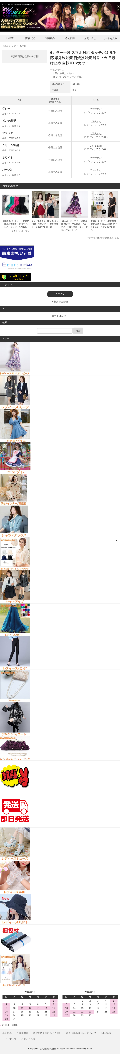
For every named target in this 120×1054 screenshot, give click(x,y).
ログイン (88, 112)
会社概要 (70, 38)
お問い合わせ (28, 1039)
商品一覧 (30, 38)
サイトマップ (9, 1039)
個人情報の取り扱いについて (81, 1033)
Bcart (89, 1048)
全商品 (5, 46)
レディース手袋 (19, 46)
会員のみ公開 (32, 56)
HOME (10, 38)
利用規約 (106, 1033)
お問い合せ (90, 38)
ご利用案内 (22, 1033)
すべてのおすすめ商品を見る (103, 237)
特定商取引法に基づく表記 (47, 1033)
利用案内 (50, 38)
